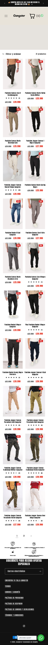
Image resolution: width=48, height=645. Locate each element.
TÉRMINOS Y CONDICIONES (14, 615)
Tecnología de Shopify (30, 642)
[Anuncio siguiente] (43, 3)
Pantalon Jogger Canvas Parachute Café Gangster (13, 421)
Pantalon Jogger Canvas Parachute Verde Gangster (13, 517)
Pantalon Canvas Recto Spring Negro (35, 186)
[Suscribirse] (40, 571)
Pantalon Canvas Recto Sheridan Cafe (13, 142)
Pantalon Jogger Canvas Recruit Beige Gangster (12, 186)
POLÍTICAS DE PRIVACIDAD (14, 597)
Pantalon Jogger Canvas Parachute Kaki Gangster (35, 421)
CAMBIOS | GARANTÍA (12, 592)
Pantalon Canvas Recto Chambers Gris (13, 278)
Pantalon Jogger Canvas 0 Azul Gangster (35, 373)
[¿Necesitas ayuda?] (40, 637)
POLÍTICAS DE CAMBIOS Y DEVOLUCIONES (19, 609)
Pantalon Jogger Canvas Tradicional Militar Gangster (13, 469)
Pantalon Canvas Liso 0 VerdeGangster (13, 94)
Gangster (19, 642)
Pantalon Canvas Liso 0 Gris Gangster (35, 234)
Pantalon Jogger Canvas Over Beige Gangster (35, 517)
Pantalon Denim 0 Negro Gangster (13, 326)
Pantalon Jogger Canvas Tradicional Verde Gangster (35, 469)
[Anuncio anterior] (4, 3)
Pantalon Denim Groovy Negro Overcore (13, 373)
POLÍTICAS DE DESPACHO (13, 603)
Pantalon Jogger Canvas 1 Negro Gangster (35, 142)
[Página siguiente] (31, 536)
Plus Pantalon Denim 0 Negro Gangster (35, 326)
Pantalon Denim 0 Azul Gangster (12, 234)
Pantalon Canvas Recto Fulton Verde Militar (35, 94)
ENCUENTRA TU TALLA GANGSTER (16, 580)
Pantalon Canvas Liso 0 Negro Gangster (35, 278)
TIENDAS (8, 586)
